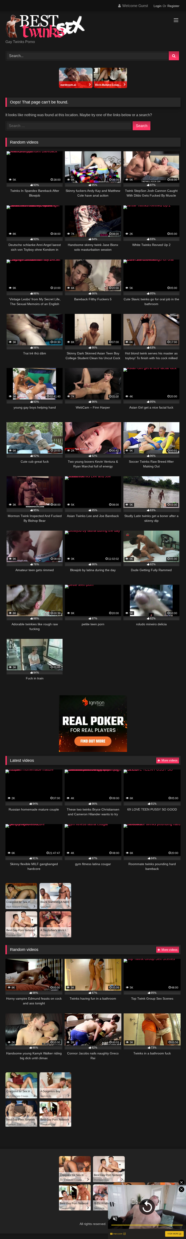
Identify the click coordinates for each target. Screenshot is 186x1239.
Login (158, 6)
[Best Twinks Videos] (93, 27)
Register (173, 6)
